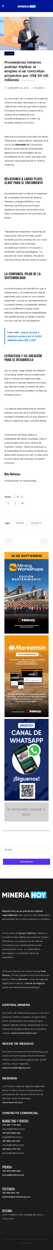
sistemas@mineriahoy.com (16, 1196)
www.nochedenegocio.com (16, 1067)
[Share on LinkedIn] (22, 497)
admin (41, 88)
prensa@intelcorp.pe (13, 1174)
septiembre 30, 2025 (18, 88)
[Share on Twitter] (17, 497)
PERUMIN (20, 523)
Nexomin (23, 979)
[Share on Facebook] (14, 497)
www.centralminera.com (24, 1033)
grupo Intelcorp (27, 933)
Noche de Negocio (35, 983)
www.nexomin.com (12, 1102)
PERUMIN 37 (36, 523)
